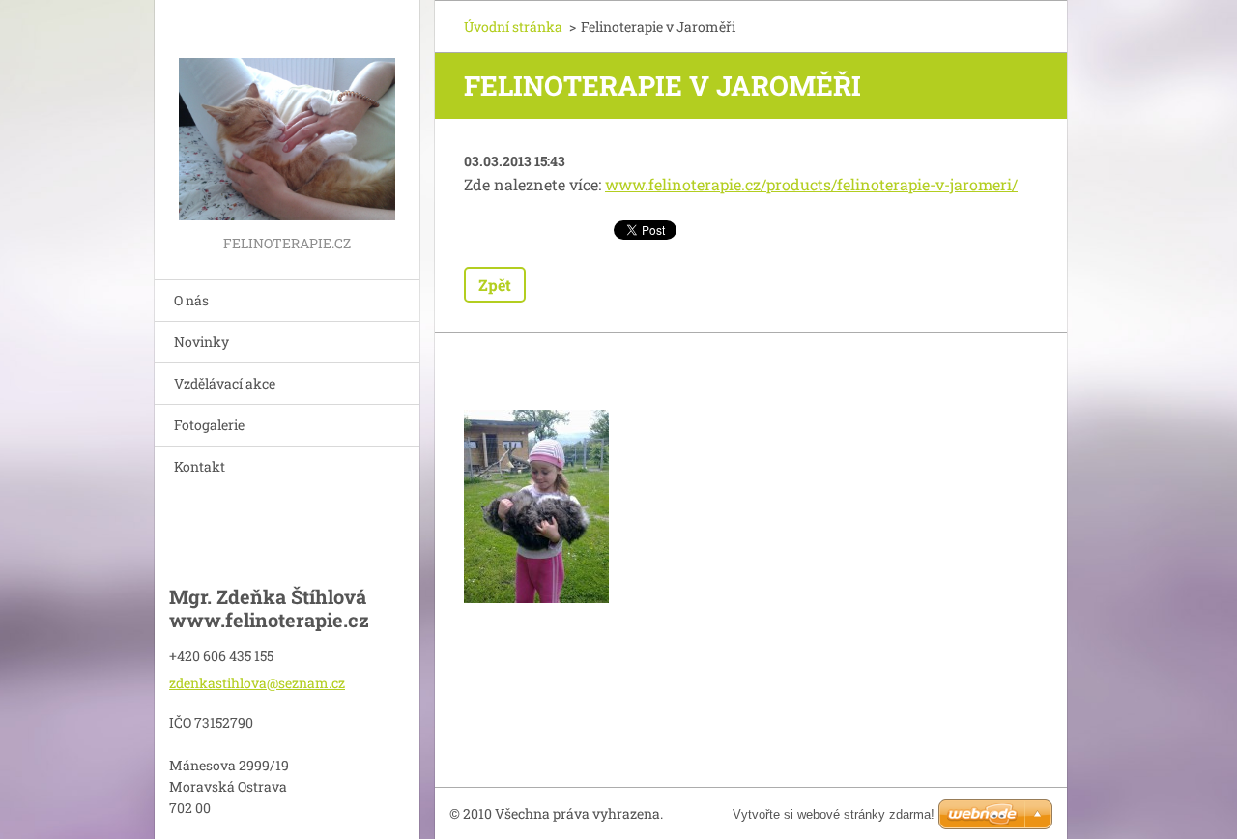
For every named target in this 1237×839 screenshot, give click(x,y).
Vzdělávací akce (224, 383)
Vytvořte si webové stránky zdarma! (834, 814)
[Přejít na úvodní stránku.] (287, 115)
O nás (191, 300)
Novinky (201, 342)
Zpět (494, 285)
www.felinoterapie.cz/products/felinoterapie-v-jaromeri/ (811, 184)
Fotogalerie (209, 425)
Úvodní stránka (513, 26)
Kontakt (199, 466)
